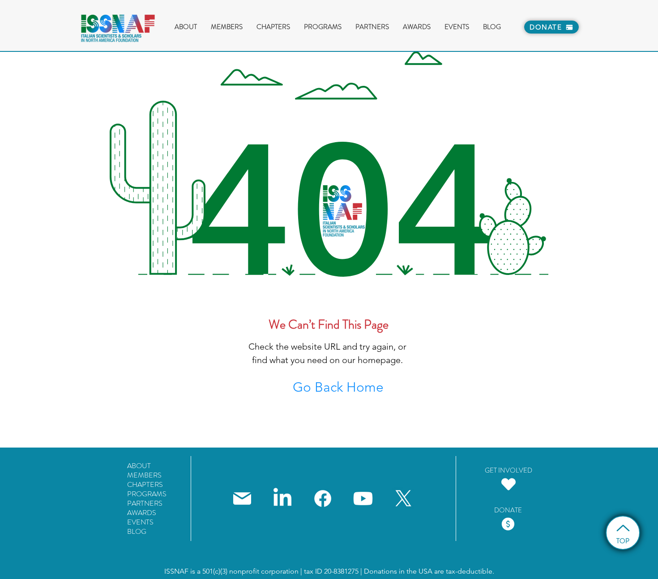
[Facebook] (323, 498)
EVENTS (140, 522)
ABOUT (139, 465)
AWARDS (141, 512)
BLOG (136, 531)
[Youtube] (363, 498)
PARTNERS (144, 503)
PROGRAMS (147, 494)
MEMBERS (144, 475)
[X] (403, 498)
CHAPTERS (145, 484)
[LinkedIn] (282, 498)
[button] (226, 27)
